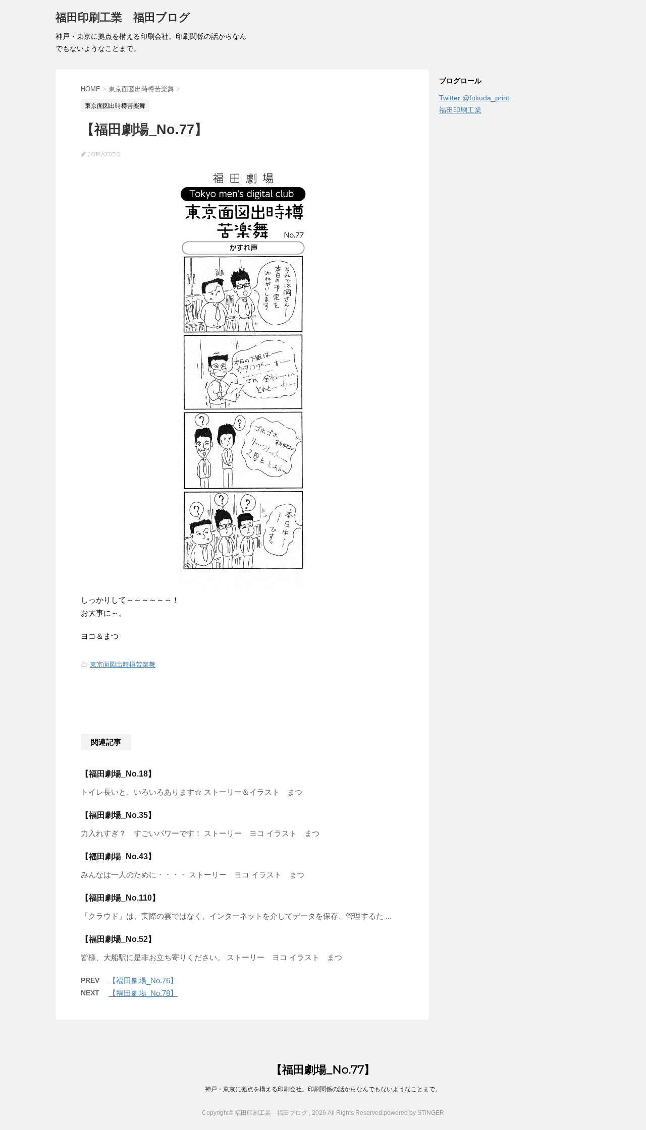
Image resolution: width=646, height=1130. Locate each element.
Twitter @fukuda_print (474, 98)
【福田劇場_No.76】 (143, 980)
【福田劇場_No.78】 (143, 993)
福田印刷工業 (460, 110)
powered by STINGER (414, 1112)
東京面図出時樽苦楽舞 (122, 664)
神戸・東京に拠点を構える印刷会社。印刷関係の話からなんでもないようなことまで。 (323, 1089)
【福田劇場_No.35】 (118, 815)
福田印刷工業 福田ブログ (123, 17)
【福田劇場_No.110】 (120, 898)
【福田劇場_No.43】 (118, 856)
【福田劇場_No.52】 (118, 939)
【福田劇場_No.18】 (118, 773)
